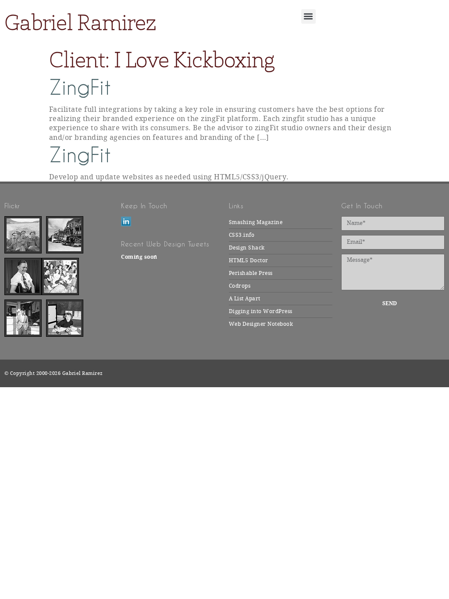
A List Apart (244, 299)
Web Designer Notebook (261, 324)
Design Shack (247, 248)
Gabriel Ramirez (80, 22)
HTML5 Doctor (248, 260)
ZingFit (80, 87)
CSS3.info (241, 235)
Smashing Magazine (255, 222)
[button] (308, 16)
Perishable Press (251, 273)
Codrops (239, 286)
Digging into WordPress (260, 311)
